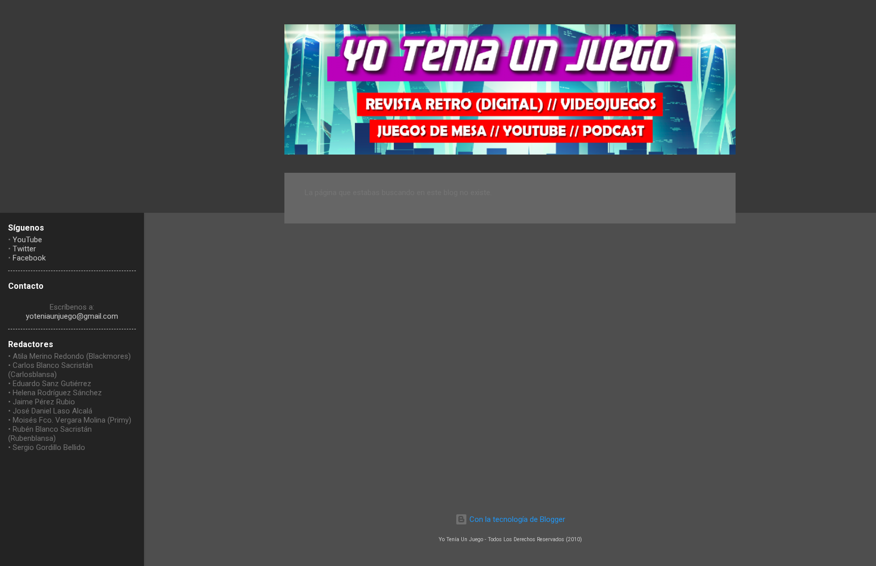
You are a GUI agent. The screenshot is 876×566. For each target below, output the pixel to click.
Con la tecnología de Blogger (516, 519)
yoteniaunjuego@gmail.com (72, 316)
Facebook (29, 257)
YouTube (27, 239)
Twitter (24, 248)
